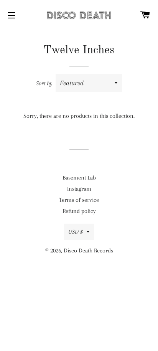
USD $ (75, 231)
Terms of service (79, 199)
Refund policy (79, 211)
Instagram (79, 188)
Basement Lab (79, 177)
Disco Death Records (88, 250)
